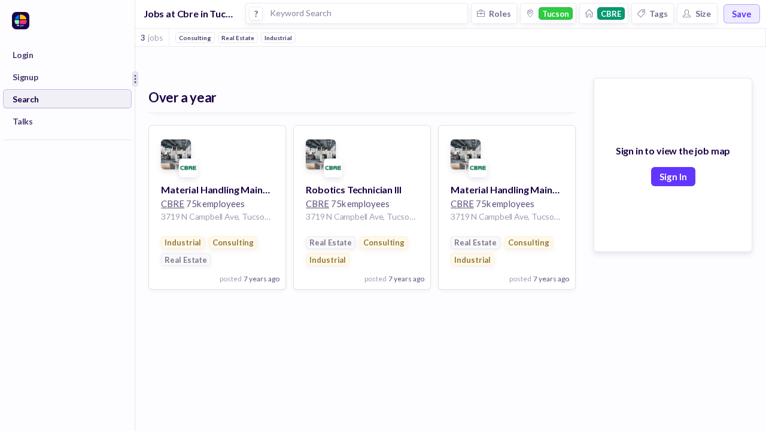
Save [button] (742, 13)
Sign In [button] (673, 176)
